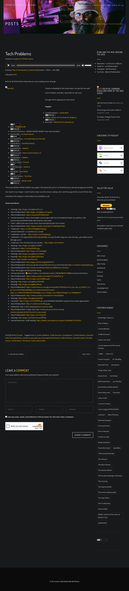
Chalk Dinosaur (56, 335)
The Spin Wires (104, 498)
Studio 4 (27, 167)
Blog (93, 24)
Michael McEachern (17, 131)
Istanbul (25, 148)
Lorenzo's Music (104, 404)
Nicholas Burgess (104, 420)
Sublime (25, 157)
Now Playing (76, 5)
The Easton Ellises (105, 470)
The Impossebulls (105, 487)
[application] (49, 65)
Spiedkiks (117, 448)
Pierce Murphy (103, 431)
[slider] (88, 65)
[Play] (8, 65)
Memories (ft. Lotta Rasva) (64, 122)
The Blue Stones (104, 465)
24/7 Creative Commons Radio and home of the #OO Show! (110, 90)
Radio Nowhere (104, 442)
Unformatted (102, 292)
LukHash (101, 415)
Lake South (102, 398)
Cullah (100, 354)
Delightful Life (20, 127)
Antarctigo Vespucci (105, 318)
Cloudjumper (67, 335)
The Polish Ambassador (107, 492)
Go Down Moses (27, 134)
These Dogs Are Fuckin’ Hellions (109, 110)
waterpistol (102, 523)
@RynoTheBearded (112, 72)
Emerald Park (103, 365)
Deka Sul (109, 354)
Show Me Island (79, 338)
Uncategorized (102, 288)
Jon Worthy (117, 381)
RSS (15, 74)
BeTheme (75, 581)
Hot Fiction (114, 376)
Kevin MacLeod (104, 392)
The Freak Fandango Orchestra (110, 476)
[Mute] (83, 65)
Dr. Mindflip (117, 359)
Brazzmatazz (103, 323)
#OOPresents (111, 69)
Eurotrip (100, 276)
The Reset (26, 341)
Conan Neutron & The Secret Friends (109, 346)
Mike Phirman (67, 338)
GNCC (99, 280)
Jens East (41, 338)
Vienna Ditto (40, 341)
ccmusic (100, 272)
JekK (36, 338)
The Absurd (102, 459)
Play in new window (19, 70)
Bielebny (46, 335)
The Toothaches (104, 503)
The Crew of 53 (115, 5)
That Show (101, 284)
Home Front (102, 376)
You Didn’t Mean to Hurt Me (34, 139)
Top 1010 (85, 354)
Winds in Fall (26, 181)
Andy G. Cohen (36, 335)
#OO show (102, 24)
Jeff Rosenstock (104, 381)
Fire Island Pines (16, 338)
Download (33, 70)
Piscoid (26, 162)
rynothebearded (111, 66)
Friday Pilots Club (104, 370)
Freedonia (115, 365)
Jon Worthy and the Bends (108, 387)
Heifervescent (28, 338)
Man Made (24, 171)
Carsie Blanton (103, 329)
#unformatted (102, 260)
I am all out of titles (16, 354)
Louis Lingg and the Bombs (108, 409)
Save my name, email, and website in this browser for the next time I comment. (40, 417)
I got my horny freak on (106, 103)
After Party (101, 264)
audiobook (101, 268)
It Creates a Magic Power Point (108, 117)
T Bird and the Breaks (106, 453)
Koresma (116, 392)
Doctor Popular (104, 359)
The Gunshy (102, 481)
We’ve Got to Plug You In (32, 153)
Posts (87, 5)
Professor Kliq (103, 437)
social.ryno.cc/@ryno (114, 63)
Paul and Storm (104, 426)
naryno (30, 59)
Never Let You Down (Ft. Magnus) (64, 117)
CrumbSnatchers (79, 335)
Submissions (99, 5)
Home (86, 24)
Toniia (33, 341)
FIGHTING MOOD (28, 143)
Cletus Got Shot (104, 340)
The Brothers (16, 341)
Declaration (64, 113)
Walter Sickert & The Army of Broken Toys (109, 515)
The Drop (27, 176)
